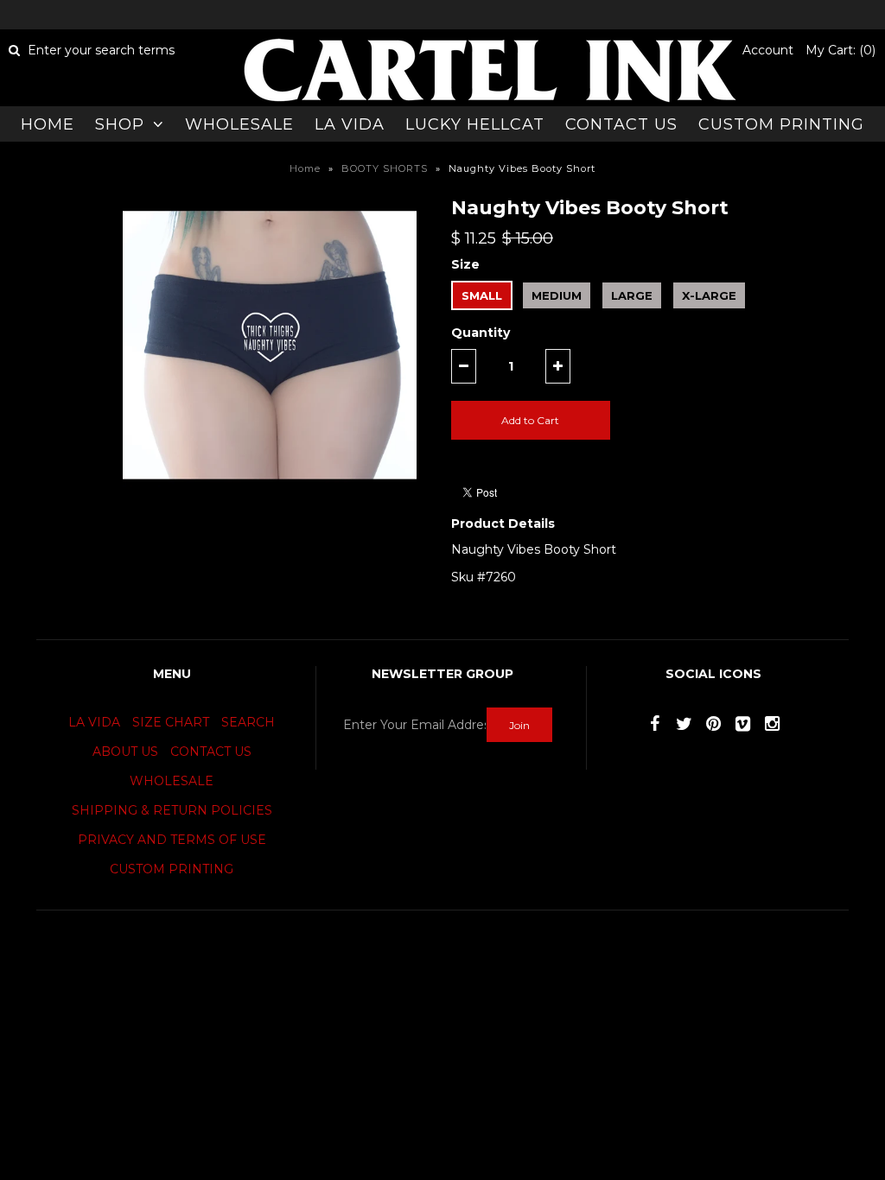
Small (482, 295)
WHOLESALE (239, 124)
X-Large (709, 295)
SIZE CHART (170, 722)
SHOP (119, 124)
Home (305, 168)
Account (767, 50)
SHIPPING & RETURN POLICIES (172, 810)
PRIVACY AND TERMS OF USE (172, 839)
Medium (557, 295)
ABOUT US (125, 751)
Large (632, 295)
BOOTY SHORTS (384, 168)
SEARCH (248, 722)
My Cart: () (840, 50)
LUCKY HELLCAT (474, 124)
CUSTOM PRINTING (781, 124)
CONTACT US (621, 124)
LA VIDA (350, 124)
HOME (47, 124)
